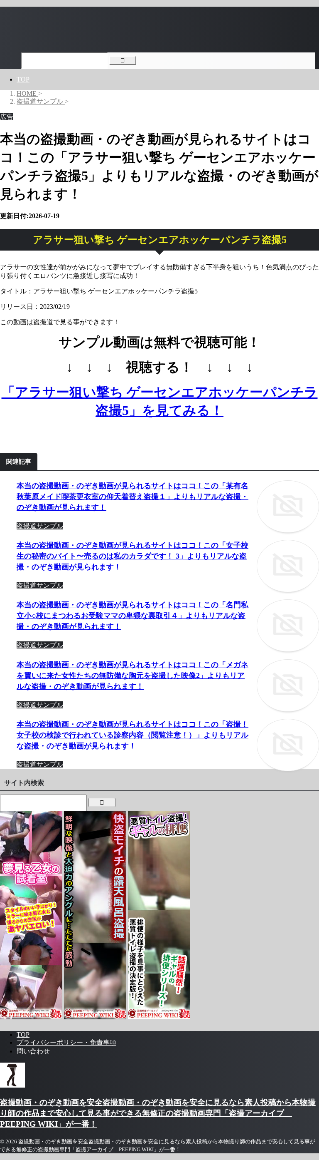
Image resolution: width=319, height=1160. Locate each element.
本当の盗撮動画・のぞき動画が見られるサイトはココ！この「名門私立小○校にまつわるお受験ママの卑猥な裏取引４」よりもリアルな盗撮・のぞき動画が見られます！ (132, 616)
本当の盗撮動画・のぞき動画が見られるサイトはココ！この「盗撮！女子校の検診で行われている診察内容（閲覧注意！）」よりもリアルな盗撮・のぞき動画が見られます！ (132, 735)
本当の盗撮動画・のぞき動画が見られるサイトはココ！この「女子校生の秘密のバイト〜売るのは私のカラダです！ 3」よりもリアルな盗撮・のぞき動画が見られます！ (132, 556)
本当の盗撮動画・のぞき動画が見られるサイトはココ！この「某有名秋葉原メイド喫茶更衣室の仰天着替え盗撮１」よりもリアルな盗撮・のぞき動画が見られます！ (132, 497)
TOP (23, 79)
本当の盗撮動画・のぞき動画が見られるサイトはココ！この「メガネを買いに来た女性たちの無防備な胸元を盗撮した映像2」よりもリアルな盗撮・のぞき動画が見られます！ (132, 676)
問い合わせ (33, 1051)
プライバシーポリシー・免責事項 (66, 1042)
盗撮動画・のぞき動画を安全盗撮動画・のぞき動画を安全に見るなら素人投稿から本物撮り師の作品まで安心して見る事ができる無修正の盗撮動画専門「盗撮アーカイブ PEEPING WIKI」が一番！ (158, 1113)
